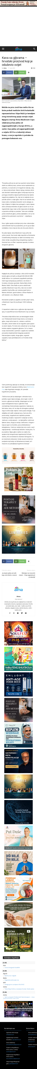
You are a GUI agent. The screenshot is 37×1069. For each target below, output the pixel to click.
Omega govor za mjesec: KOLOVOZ (14, 984)
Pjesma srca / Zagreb (10, 976)
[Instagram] (14, 613)
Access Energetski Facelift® (12, 967)
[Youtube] (26, 613)
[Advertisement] (18, 26)
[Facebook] (10, 613)
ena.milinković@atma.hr (13, 1058)
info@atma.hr (10, 1034)
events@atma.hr (11, 1051)
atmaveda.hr (31, 1046)
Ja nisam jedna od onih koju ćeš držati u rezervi (9, 574)
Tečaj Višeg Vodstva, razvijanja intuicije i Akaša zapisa (19, 989)
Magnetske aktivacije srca (12, 980)
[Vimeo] (22, 613)
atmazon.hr (31, 1041)
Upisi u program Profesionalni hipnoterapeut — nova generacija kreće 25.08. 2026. (18, 997)
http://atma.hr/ (18, 599)
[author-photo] (18, 594)
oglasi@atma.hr (16, 1039)
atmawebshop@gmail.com (13, 1044)
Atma (5, 68)
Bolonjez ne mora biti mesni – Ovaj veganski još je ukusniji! (27, 575)
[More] (29, 72)
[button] (3, 48)
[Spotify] (18, 613)
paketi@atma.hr (13, 1063)
